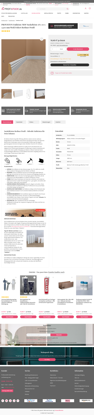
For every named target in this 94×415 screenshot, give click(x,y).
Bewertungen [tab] (46, 122)
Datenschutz (53, 375)
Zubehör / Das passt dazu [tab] (38, 272)
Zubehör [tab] (58, 122)
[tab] (7, 122)
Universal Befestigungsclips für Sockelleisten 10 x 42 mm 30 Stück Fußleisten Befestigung (9, 302)
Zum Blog (47, 359)
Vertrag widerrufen (7, 390)
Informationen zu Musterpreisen (58, 61)
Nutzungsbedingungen (46, 339)
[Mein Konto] (85, 8)
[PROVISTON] (85, 26)
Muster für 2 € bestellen (69, 65)
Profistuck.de (4, 20)
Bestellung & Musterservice (31, 375)
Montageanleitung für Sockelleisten (21, 226)
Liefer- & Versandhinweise (31, 380)
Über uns (77, 377)
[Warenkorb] (93, 7)
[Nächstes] (44, 62)
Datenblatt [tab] (19, 122)
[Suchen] (67, 9)
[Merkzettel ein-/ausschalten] (42, 39)
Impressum (52, 385)
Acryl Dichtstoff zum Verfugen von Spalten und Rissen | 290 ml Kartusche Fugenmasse (47, 301)
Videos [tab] (31, 122)
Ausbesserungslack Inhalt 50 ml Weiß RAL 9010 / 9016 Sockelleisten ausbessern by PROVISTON (84, 302)
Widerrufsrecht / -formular (56, 377)
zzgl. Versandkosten (62, 45)
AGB (54, 342)
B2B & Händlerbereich (80, 380)
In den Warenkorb (78, 49)
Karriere (76, 383)
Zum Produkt (9, 317)
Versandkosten (59, 410)
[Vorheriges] (3, 62)
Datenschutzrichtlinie (32, 339)
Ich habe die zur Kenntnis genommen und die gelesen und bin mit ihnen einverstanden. (45, 342)
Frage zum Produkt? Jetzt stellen (63, 73)
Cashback (27, 391)
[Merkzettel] (90, 8)
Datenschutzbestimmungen (28, 342)
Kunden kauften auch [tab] (56, 272)
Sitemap (27, 394)
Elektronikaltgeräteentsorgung (82, 386)
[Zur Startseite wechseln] (11, 8)
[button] (83, 55)
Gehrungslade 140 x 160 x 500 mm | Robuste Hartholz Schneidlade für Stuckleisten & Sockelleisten (65, 302)
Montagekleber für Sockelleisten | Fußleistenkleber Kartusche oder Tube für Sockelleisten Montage (27, 302)
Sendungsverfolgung (79, 375)
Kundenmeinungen (79, 388)
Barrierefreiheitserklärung (81, 391)
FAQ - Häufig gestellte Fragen (32, 377)
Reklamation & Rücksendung (31, 386)
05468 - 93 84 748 (6, 381)
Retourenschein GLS (29, 388)
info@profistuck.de (9, 387)
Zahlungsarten (28, 383)
